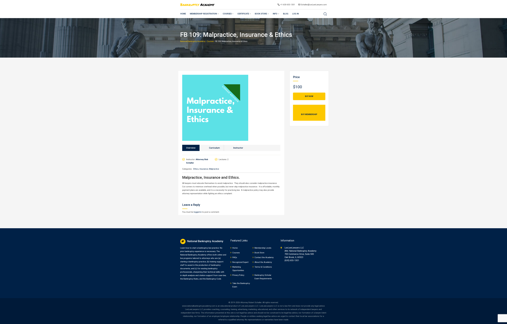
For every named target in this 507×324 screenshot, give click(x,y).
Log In (295, 14)
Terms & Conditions (263, 267)
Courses (227, 14)
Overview (191, 147)
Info (275, 14)
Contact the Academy (264, 257)
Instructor (238, 147)
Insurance (203, 169)
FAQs (234, 257)
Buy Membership (309, 114)
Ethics (196, 169)
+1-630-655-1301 (287, 5)
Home (183, 14)
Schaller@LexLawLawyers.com (314, 5)
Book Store (261, 14)
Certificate (243, 14)
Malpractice (214, 169)
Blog (285, 14)
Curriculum (214, 147)
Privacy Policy (238, 275)
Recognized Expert (240, 262)
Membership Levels (263, 248)
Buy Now (309, 96)
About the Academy (263, 262)
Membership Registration (203, 14)
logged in (198, 212)
